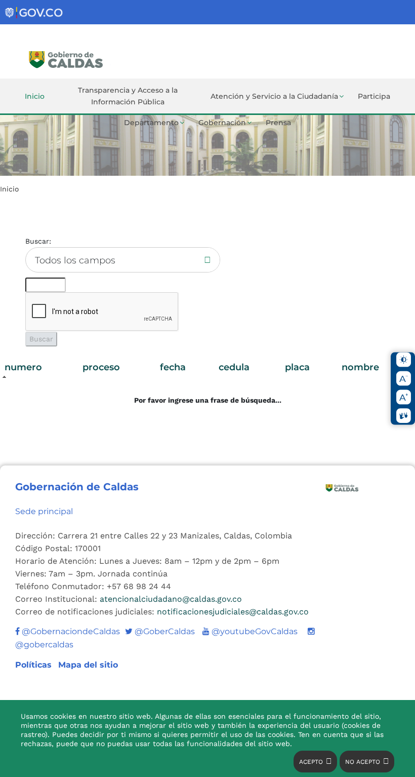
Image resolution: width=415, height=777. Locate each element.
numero (23, 367)
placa (297, 367)
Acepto (311, 761)
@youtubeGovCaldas (250, 631)
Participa (374, 96)
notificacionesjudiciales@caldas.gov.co (233, 611)
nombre (360, 367)
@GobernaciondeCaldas (70, 631)
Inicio (35, 96)
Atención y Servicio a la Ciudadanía (274, 96)
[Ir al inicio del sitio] (98, 58)
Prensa (278, 122)
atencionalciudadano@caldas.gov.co (171, 599)
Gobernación (222, 122)
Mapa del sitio (88, 665)
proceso (101, 367)
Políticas (34, 665)
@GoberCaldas (160, 631)
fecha (173, 367)
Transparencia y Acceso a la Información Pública (128, 96)
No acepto (362, 761)
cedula (234, 367)
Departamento (151, 122)
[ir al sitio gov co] (34, 13)
